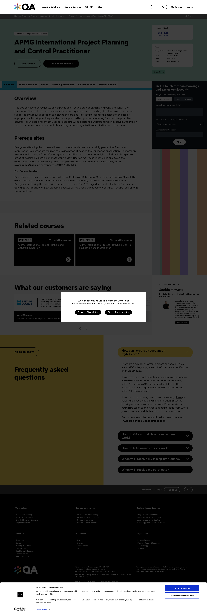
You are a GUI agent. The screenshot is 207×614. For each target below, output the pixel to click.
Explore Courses (72, 7)
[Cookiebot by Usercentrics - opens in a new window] (20, 609)
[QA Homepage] (25, 7)
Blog (100, 7)
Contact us (176, 7)
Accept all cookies (182, 588)
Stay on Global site (88, 312)
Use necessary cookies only (182, 595)
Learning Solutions (51, 7)
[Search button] (163, 7)
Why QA (89, 7)
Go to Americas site (118, 312)
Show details (41, 609)
